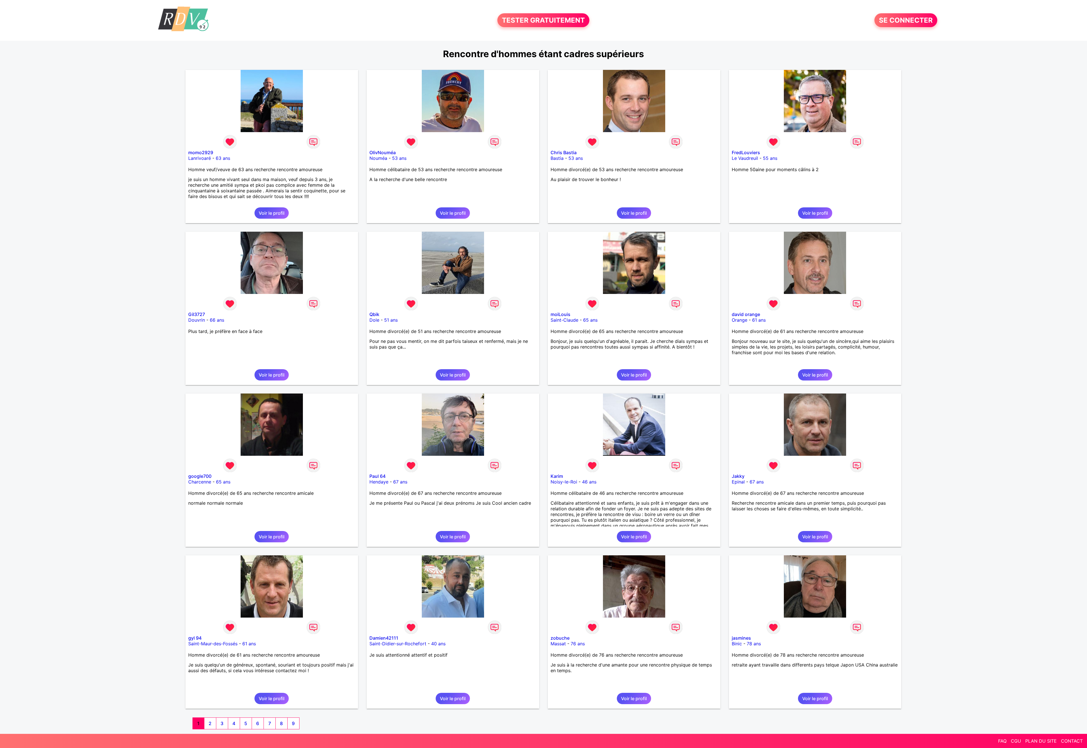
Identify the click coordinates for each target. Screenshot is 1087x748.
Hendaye (378, 482)
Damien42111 (383, 638)
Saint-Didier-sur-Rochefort (397, 643)
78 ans (754, 643)
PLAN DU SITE (1041, 741)
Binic (737, 643)
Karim (557, 476)
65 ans (590, 320)
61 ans (759, 320)
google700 (199, 476)
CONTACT (1072, 741)
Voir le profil (271, 213)
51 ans (391, 320)
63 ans (223, 158)
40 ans (438, 643)
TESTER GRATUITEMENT (543, 20)
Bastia (557, 158)
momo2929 (200, 152)
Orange (739, 320)
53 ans (399, 158)
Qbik (374, 314)
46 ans (589, 482)
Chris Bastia (564, 152)
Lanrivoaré (199, 158)
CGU (1016, 741)
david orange (746, 314)
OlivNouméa (382, 152)
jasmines (741, 638)
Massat (558, 643)
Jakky (738, 476)
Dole (374, 320)
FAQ (1002, 741)
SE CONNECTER (906, 20)
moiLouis (560, 314)
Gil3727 (196, 314)
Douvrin (196, 320)
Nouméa (378, 158)
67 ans (400, 482)
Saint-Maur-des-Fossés (212, 643)
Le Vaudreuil (745, 158)
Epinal (738, 482)
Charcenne (199, 482)
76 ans (578, 643)
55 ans (770, 158)
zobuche (560, 638)
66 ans (217, 320)
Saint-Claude (564, 320)
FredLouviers (746, 152)
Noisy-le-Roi (564, 482)
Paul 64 (377, 476)
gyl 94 (195, 638)
